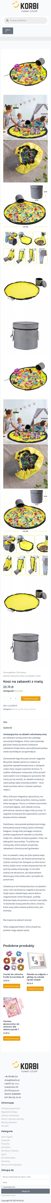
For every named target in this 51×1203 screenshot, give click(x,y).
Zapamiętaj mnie (9, 1187)
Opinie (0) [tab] (7, 727)
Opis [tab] (5, 722)
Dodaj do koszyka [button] (11, 986)
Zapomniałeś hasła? (8, 1195)
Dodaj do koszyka (31, 698)
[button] (25, 39)
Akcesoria (15, 676)
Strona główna (9, 672)
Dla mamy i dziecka (28, 709)
